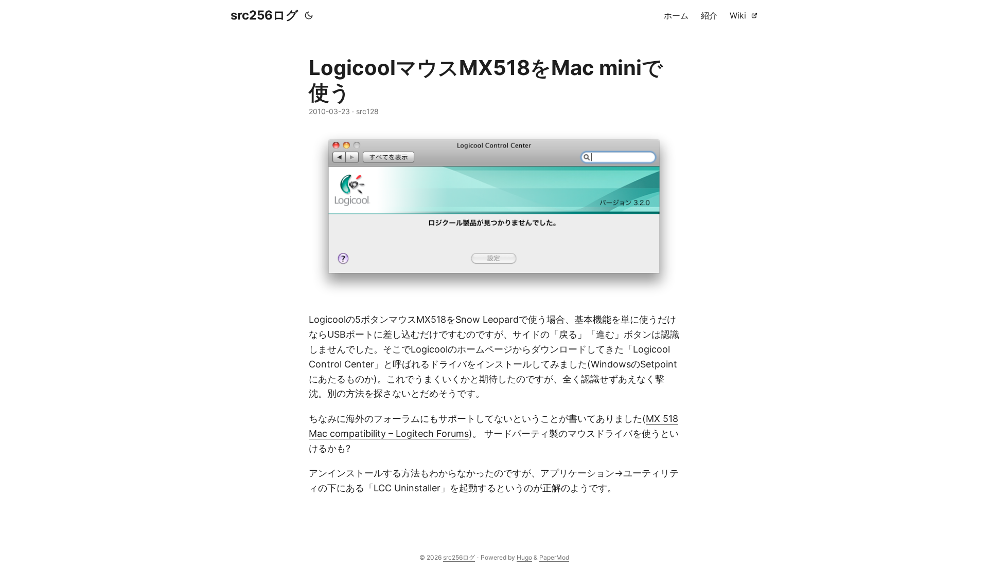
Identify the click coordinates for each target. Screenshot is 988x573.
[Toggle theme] (309, 15)
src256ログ (264, 15)
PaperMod (554, 557)
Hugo (524, 557)
